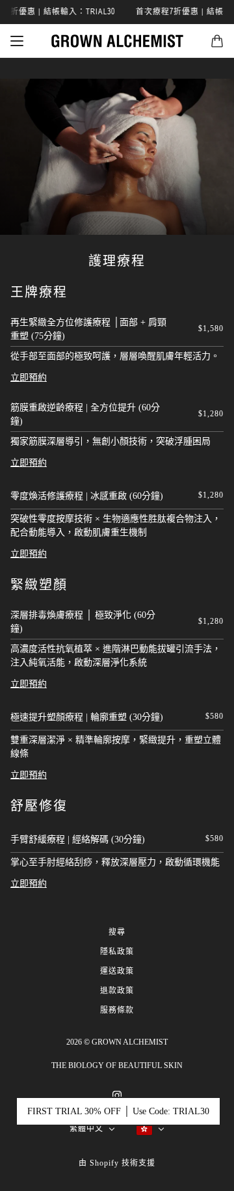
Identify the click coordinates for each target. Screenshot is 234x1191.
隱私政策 (117, 951)
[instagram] (117, 1094)
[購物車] (217, 40)
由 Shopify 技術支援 (117, 1163)
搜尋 (117, 932)
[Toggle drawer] (16, 41)
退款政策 (117, 990)
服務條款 (117, 1010)
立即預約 (28, 377)
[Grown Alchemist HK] (117, 40)
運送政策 (117, 971)
